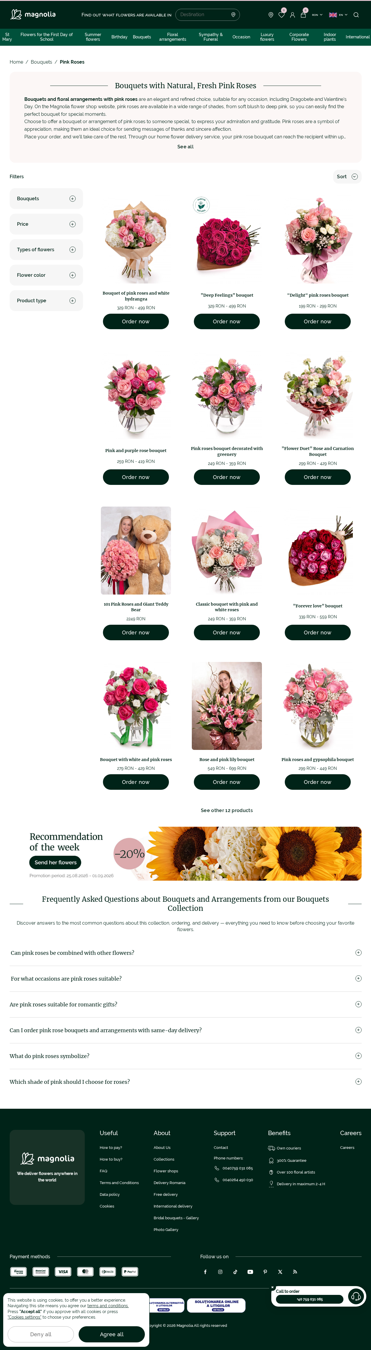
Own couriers (289, 1148)
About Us (162, 1147)
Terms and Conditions (119, 1183)
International (358, 37)
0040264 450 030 (238, 1180)
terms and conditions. (108, 1305)
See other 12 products (227, 810)
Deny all (41, 1334)
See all (185, 147)
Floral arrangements (172, 37)
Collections (164, 1159)
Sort (342, 176)
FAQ (103, 1171)
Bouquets (142, 37)
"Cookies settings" (24, 1317)
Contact (221, 1147)
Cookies (107, 1206)
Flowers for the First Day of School (47, 37)
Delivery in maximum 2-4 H (301, 1184)
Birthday (119, 37)
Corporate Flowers (299, 37)
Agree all (111, 1334)
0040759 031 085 (238, 1168)
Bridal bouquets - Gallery (176, 1218)
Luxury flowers (267, 37)
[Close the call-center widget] (272, 1287)
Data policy (110, 1194)
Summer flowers (93, 37)
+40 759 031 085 (310, 1299)
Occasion (241, 37)
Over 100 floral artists (296, 1172)
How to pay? (111, 1147)
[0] (281, 15)
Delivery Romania (169, 1183)
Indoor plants (330, 37)
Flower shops (166, 1171)
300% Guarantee (291, 1160)
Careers (347, 1147)
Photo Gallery (166, 1229)
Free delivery (166, 1194)
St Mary (7, 37)
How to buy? (111, 1159)
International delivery (173, 1206)
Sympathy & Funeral (211, 37)
